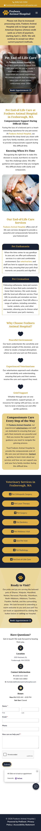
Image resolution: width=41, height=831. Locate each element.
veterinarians (26, 261)
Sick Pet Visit (22, 541)
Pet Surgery (22, 513)
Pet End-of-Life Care (22, 559)
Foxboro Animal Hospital (20, 62)
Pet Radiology (22, 550)
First (3, 713)
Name (5, 706)
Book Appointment (19, 90)
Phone (4, 726)
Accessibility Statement (24, 824)
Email (5, 717)
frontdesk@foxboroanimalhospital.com (21, 682)
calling (22, 613)
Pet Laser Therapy (22, 503)
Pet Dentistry (22, 522)
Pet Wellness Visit (22, 531)
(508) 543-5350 (21, 676)
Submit (7, 764)
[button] (36, 786)
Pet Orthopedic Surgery (22, 494)
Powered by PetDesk (16, 821)
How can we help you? (11, 734)
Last (23, 713)
